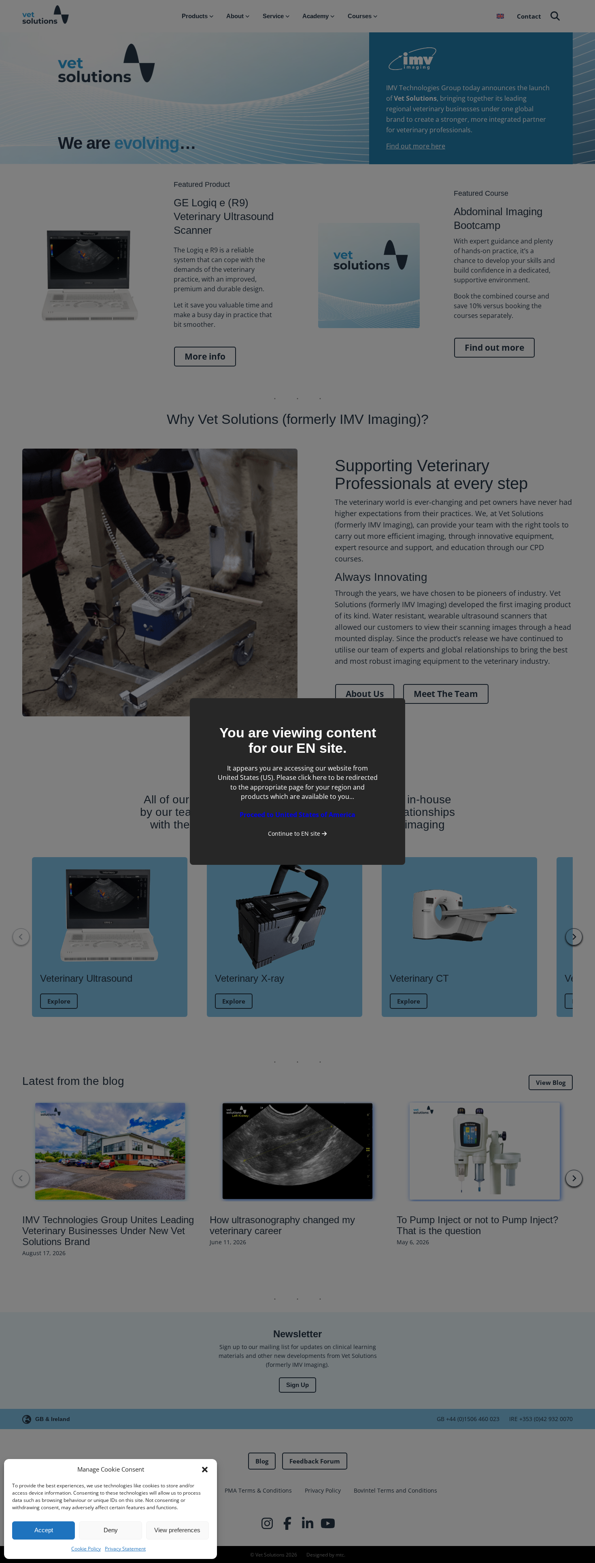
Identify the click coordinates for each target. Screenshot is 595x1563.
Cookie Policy (86, 1548)
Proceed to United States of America (297, 814)
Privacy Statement (125, 1548)
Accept (43, 1530)
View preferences (177, 1530)
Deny (111, 1530)
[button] (205, 1470)
